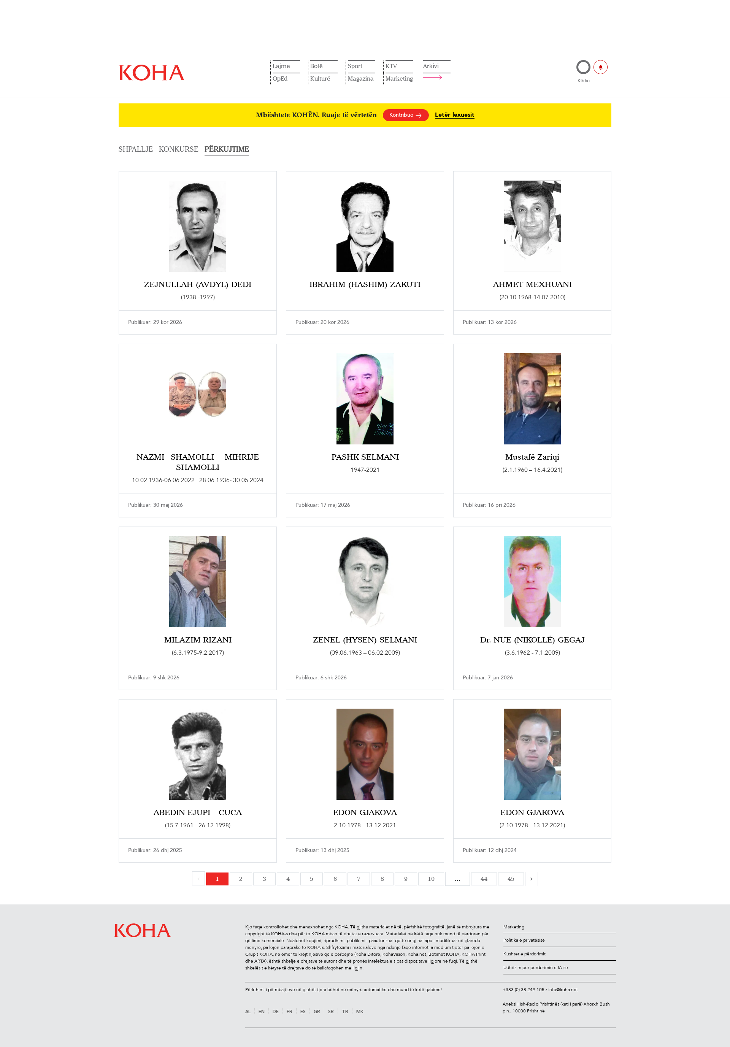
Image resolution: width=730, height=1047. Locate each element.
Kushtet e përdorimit (524, 954)
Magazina (361, 78)
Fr (289, 1012)
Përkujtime (227, 149)
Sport (355, 66)
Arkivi (431, 66)
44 (484, 878)
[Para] (531, 879)
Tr (345, 1012)
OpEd (280, 78)
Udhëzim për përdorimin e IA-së (535, 967)
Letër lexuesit (454, 115)
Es (303, 1012)
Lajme (281, 66)
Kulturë (320, 78)
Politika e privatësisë (524, 940)
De (276, 1012)
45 (511, 878)
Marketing (399, 78)
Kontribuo (402, 115)
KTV (391, 66)
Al (248, 1012)
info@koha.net (563, 989)
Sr (331, 1012)
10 (431, 878)
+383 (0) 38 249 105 (523, 989)
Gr (317, 1012)
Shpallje (136, 149)
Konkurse (178, 149)
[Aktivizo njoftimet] (601, 67)
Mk (359, 1012)
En (262, 1012)
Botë (316, 66)
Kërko (584, 80)
